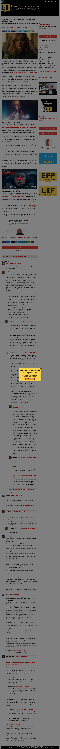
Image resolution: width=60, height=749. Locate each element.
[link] (30, 368)
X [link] (40, 368)
